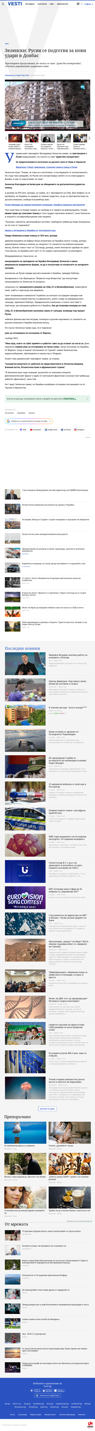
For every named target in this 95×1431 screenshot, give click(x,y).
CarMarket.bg (76, 1404)
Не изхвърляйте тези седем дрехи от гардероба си (45, 1290)
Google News (52, 430)
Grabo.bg (43, 1407)
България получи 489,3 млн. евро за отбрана (68, 1054)
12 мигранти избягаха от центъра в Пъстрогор (67, 785)
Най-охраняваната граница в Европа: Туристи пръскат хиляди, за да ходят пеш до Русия (54, 623)
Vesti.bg (15, 3)
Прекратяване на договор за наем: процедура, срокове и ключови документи (53, 550)
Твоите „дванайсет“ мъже (61, 1145)
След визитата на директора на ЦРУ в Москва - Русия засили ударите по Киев (68, 918)
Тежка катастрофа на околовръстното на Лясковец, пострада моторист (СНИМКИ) (55, 1364)
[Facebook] (47, 1418)
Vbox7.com (17, 1404)
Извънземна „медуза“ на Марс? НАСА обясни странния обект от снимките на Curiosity (68, 944)
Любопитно (62, 4)
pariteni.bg (25, 554)
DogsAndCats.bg (62, 1404)
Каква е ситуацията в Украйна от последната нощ (30, 230)
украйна (21, 413)
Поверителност (50, 1415)
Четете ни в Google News (49, 1396)
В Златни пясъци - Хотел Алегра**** (68, 707)
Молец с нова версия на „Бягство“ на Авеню (25, 1176)
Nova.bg (50, 1404)
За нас (12, 1415)
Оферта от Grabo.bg (55, 710)
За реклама (22, 1415)
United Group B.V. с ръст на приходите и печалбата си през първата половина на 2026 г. (65, 865)
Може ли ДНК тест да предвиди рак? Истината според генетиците (68, 999)
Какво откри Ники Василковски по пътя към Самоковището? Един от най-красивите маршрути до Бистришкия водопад (55, 1261)
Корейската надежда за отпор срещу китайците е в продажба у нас (54, 563)
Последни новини (22, 648)
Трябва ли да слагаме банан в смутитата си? (69, 1210)
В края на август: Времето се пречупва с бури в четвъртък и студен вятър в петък (54, 594)
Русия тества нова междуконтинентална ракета (45, 534)
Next (89, 143)
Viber (24, 430)
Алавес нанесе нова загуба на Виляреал (40, 1319)
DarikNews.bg (38, 1404)
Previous (6, 143)
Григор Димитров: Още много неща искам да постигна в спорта (67, 682)
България (42, 4)
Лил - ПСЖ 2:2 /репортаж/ (34, 1334)
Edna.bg (64, 1407)
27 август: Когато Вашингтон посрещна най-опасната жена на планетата (51, 579)
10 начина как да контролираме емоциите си (24, 1211)
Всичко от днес (47, 1109)
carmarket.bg (26, 566)
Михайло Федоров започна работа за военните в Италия (68, 656)
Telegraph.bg (76, 1407)
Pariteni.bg (54, 1407)
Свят (52, 4)
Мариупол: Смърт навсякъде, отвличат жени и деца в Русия (46, 167)
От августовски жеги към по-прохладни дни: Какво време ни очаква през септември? (54, 1349)
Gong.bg (27, 1404)
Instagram (80, 430)
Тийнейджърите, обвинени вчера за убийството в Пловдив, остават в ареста (68, 975)
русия (32, 413)
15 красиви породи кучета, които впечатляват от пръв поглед (51, 1231)
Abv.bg (7, 1404)
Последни (30, 4)
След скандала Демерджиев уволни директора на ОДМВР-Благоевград (55, 490)
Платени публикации (67, 1415)
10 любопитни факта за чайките (19, 1145)
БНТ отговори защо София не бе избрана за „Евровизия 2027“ (65, 890)
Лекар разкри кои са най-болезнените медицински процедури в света (55, 1304)
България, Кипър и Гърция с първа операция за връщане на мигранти (55, 519)
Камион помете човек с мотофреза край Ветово (67, 811)
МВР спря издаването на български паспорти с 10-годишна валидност (67, 837)
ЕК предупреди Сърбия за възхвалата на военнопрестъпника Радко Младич (67, 760)
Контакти (81, 1415)
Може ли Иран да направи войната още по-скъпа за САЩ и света (53, 607)
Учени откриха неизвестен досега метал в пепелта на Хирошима (67, 1080)
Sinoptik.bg (33, 1407)
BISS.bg (87, 1404)
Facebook (67, 430)
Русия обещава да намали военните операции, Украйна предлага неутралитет (45, 204)
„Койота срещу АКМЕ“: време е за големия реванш (69, 1178)
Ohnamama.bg (20, 1407)
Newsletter (37, 430)
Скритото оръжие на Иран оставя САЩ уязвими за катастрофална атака (66, 1027)
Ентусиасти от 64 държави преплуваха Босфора (44, 1275)
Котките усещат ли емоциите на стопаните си (44, 1246)
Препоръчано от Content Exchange (78, 1221)
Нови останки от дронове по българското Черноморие (64, 733)
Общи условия (35, 1415)
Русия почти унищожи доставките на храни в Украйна (48, 505)
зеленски (10, 413)
